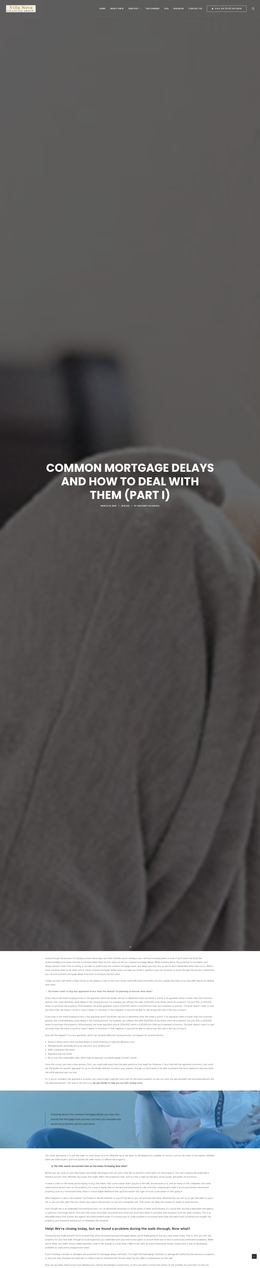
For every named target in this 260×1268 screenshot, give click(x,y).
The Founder (152, 8)
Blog (126, 506)
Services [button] (133, 8)
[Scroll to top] (254, 1256)
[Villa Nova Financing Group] (21, 8)
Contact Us (195, 8)
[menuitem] (102, 8)
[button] (225, 9)
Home (102, 8)
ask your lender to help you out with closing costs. (118, 1083)
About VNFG (117, 8)
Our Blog (178, 8)
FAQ (166, 8)
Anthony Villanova (148, 506)
